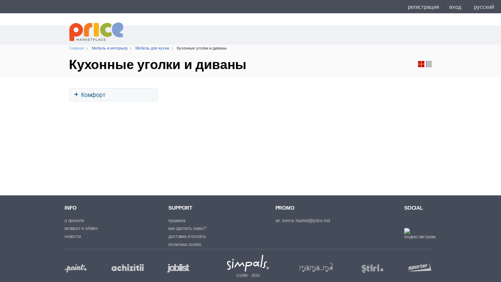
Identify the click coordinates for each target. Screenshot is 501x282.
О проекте (74, 220)
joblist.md (178, 268)
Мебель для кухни (152, 48)
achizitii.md (127, 267)
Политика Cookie (184, 244)
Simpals (248, 263)
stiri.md (373, 269)
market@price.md (313, 220)
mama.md (316, 267)
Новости (73, 236)
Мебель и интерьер (110, 48)
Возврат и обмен (81, 228)
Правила (177, 220)
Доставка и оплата (187, 236)
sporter (418, 266)
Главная (76, 48)
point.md (76, 268)
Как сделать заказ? (187, 228)
